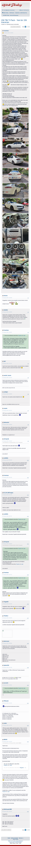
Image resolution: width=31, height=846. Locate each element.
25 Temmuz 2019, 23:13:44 (7, 603)
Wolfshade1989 (8, 809)
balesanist (6, 422)
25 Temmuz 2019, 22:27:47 (7, 516)
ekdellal (6, 310)
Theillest (6, 615)
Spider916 (6, 665)
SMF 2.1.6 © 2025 (11, 841)
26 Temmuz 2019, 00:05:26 (7, 643)
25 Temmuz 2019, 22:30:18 (7, 543)
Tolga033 (6, 601)
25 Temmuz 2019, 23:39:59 (7, 617)
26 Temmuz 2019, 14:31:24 (7, 741)
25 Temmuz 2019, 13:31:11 (7, 363)
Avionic (6, 295)
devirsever (6, 641)
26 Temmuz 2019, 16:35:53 (7, 811)
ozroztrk (6, 683)
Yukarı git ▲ (21, 838)
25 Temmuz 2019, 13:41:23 (7, 377)
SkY (5, 361)
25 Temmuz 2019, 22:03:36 (7, 477)
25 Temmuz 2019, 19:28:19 (7, 424)
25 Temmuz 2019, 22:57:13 (7, 574)
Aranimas (6, 30)
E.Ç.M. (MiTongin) (8, 492)
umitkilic (6, 458)
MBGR (5, 739)
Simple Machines (19, 841)
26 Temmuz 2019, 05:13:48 (7, 667)
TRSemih (6, 701)
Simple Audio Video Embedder (15, 842)
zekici (5, 723)
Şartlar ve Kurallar (14, 838)
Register (20, 335)
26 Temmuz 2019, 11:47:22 (7, 725)
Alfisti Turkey (15, 839)
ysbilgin (6, 392)
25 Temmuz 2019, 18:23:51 (7, 410)
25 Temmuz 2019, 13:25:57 (7, 332)
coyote (5, 408)
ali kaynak (6, 439)
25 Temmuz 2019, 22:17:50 (7, 494)
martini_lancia (7, 375)
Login (24, 335)
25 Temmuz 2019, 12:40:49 (7, 297)
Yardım (9, 838)
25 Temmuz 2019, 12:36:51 (8, 32)
